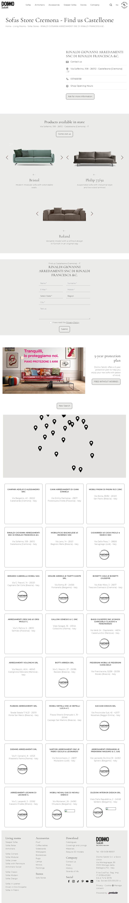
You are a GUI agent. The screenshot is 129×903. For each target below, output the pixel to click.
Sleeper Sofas (70, 5)
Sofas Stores (33, 26)
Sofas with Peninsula (15, 863)
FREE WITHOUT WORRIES (106, 381)
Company (94, 5)
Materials (70, 849)
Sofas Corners (12, 854)
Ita (117, 5)
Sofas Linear (11, 860)
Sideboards (41, 849)
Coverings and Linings (76, 845)
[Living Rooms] (102, 841)
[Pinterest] (82, 881)
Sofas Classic (12, 872)
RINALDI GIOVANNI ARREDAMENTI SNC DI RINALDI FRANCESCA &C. (72, 26)
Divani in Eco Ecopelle (16, 887)
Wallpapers (41, 852)
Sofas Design (12, 878)
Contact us (71, 862)
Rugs (38, 858)
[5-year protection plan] (44, 370)
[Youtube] (86, 881)
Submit (64, 329)
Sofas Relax (11, 845)
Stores (83, 5)
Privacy (99, 885)
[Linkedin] (91, 881)
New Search (64, 406)
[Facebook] (68, 881)
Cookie (108, 885)
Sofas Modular (12, 857)
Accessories (54, 5)
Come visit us (64, 134)
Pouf (38, 842)
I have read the (65, 322)
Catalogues (71, 842)
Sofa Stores (41, 878)
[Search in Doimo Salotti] (111, 5)
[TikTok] (77, 881)
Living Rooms (19, 26)
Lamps (39, 861)
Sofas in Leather (13, 884)
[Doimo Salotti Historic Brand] (124, 5)
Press (68, 865)
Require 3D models (75, 852)
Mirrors (39, 865)
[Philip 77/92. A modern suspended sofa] (94, 157)
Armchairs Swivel (13, 867)
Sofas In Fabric (12, 890)
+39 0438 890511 (107, 852)
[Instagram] (73, 881)
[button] (61, 158)
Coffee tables (42, 845)
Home (8, 26)
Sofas (28, 5)
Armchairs (40, 5)
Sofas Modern (12, 875)
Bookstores (41, 855)
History (69, 868)
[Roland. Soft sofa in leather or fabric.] (64, 213)
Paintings (40, 868)
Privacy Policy (72, 322)
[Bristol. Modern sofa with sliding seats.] (34, 157)
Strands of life (72, 871)
